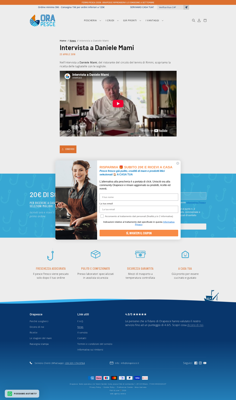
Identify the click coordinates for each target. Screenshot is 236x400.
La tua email (106, 203)
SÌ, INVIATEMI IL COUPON (139, 233)
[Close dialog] (177, 163)
